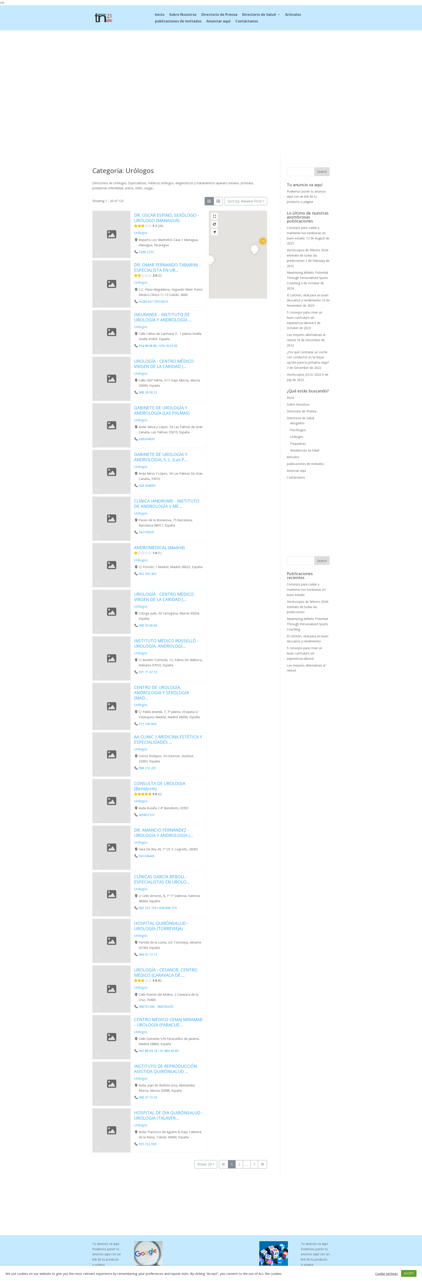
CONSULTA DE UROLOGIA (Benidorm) (159, 786)
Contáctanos (246, 22)
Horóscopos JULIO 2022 (304, 374)
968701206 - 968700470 (156, 1006)
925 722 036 (147, 1144)
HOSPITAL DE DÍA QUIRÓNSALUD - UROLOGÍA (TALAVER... (168, 1115)
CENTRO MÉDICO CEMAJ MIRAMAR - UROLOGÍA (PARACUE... (168, 1022)
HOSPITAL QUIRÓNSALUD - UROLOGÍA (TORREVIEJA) (161, 925)
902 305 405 (147, 574)
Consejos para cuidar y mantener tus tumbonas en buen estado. (306, 233)
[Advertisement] (211, 59)
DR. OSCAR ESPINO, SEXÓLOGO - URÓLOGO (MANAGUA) (166, 217)
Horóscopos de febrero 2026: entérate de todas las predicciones (308, 255)
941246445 (147, 856)
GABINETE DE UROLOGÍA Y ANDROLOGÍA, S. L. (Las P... (160, 457)
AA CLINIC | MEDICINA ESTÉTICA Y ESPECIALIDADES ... (168, 739)
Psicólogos (298, 430)
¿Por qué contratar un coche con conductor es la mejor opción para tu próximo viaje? (308, 357)
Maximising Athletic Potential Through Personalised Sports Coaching (307, 277)
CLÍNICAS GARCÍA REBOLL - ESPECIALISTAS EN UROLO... (162, 879)
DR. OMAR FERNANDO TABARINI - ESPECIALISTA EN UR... (167, 267)
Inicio (159, 15)
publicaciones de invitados (178, 22)
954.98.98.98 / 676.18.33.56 (158, 346)
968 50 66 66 (148, 625)
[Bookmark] (97, 254)
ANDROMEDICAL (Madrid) (159, 547)
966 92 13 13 (148, 954)
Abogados (297, 423)
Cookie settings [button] (386, 1274)
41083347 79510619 (153, 301)
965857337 (147, 815)
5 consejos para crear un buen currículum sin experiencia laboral (304, 317)
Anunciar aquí (218, 22)
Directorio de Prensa (219, 15)
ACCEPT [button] (409, 1273)
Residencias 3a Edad (304, 450)
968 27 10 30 (148, 1097)
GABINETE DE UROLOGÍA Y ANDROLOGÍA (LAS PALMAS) (161, 410)
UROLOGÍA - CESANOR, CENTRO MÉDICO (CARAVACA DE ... (165, 972)
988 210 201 (147, 768)
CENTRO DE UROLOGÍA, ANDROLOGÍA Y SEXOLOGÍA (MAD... (161, 692)
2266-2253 (146, 252)
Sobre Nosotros (182, 15)
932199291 (147, 532)
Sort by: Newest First (244, 201)
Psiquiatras (298, 443)
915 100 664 (147, 724)
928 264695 (147, 485)
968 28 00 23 (148, 392)
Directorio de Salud (259, 15)
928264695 (147, 439)
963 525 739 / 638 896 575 (158, 908)
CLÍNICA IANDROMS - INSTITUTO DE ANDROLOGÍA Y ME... (166, 503)
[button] (263, 241)
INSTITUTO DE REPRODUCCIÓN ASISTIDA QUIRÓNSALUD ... (165, 1068)
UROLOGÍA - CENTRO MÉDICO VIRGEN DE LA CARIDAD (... (164, 363)
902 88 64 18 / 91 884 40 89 (158, 1051)
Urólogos (140, 233)
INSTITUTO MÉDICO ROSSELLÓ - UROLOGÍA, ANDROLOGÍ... (166, 643)
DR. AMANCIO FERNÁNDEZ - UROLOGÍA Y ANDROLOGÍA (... (163, 832)
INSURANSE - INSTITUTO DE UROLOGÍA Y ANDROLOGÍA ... (163, 317)
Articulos (293, 15)
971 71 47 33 (148, 672)
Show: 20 (204, 1164)
